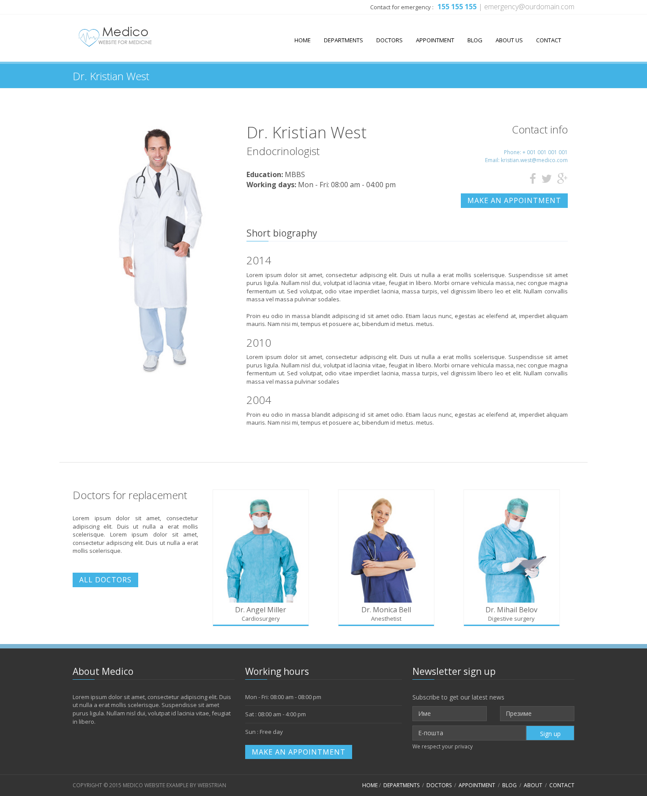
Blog (474, 40)
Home (302, 40)
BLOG (509, 785)
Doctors (389, 40)
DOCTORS (439, 785)
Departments (343, 40)
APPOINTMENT (477, 785)
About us (509, 40)
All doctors (105, 580)
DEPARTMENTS (401, 785)
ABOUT (533, 785)
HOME (370, 785)
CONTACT (561, 785)
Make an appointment (514, 200)
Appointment (435, 40)
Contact (548, 40)
